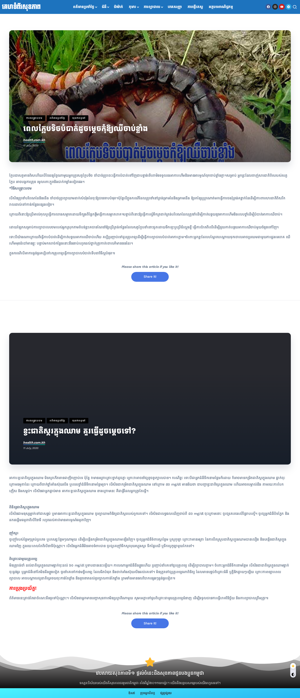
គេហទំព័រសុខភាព (21, 7)
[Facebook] (268, 7)
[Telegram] (288, 7)
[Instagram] (275, 7)
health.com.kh (34, 140)
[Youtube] (282, 7)
